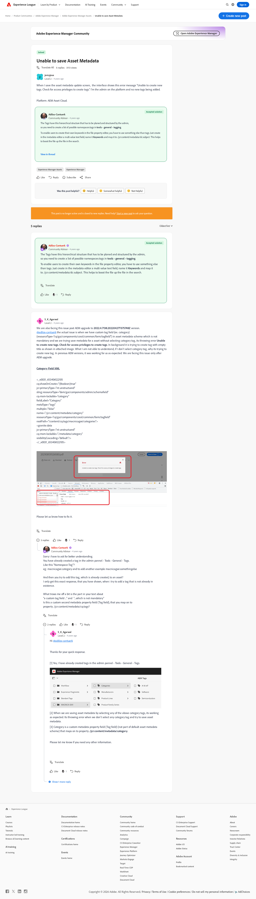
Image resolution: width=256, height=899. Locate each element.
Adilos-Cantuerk (57, 114)
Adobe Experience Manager (47, 15)
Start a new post (124, 213)
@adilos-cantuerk (46, 332)
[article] (101, 270)
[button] (234, 15)
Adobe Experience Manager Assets (77, 15)
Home (7, 15)
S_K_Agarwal (51, 319)
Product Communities (23, 15)
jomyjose (49, 75)
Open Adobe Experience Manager (199, 33)
